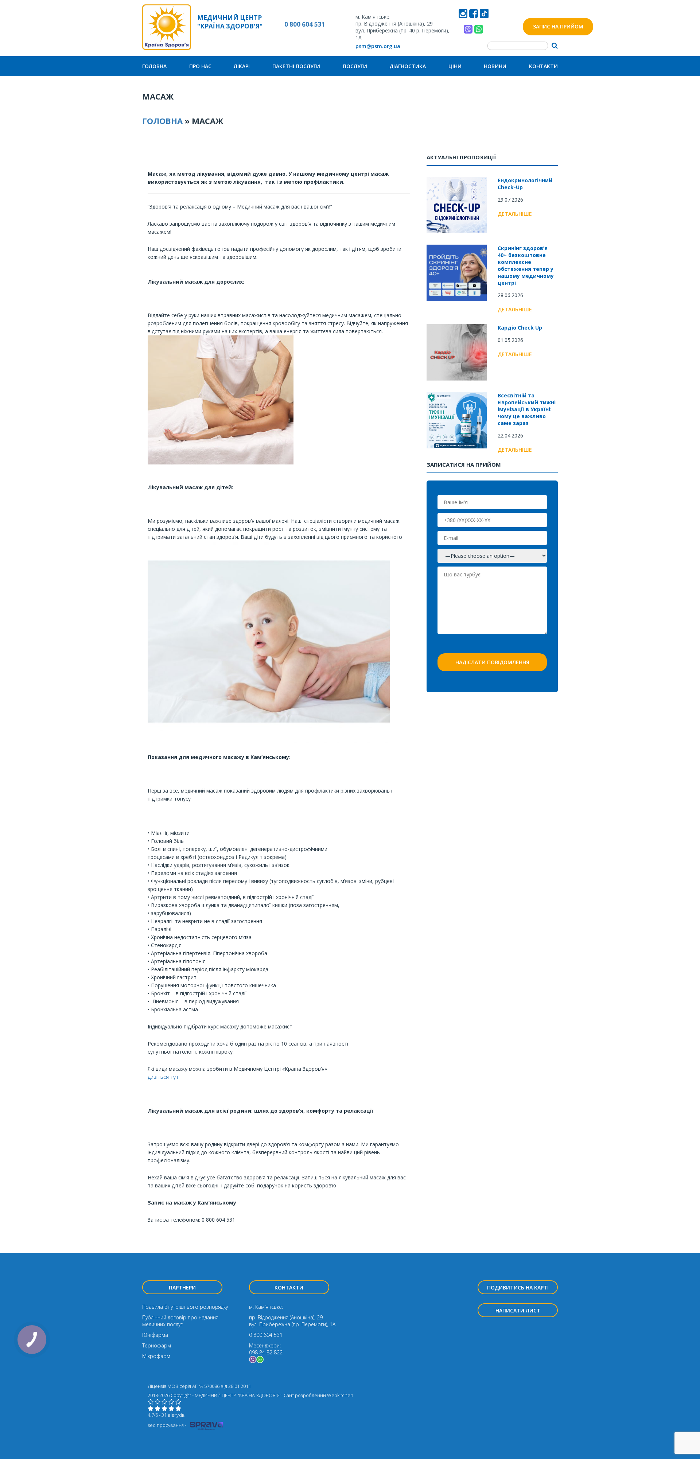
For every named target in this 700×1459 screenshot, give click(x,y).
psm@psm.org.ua (377, 46)
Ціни (455, 66)
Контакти (543, 66)
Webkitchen (340, 1395)
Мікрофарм (156, 1356)
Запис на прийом (558, 26)
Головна (154, 66)
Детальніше (515, 213)
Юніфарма (155, 1334)
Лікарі (242, 66)
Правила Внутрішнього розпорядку (185, 1306)
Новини (495, 66)
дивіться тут (163, 1076)
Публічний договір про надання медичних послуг (180, 1321)
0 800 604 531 (304, 24)
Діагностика (407, 66)
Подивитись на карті (518, 1287)
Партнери (182, 1287)
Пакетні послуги (296, 66)
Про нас (200, 66)
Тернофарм (156, 1345)
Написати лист (517, 1310)
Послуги (355, 66)
